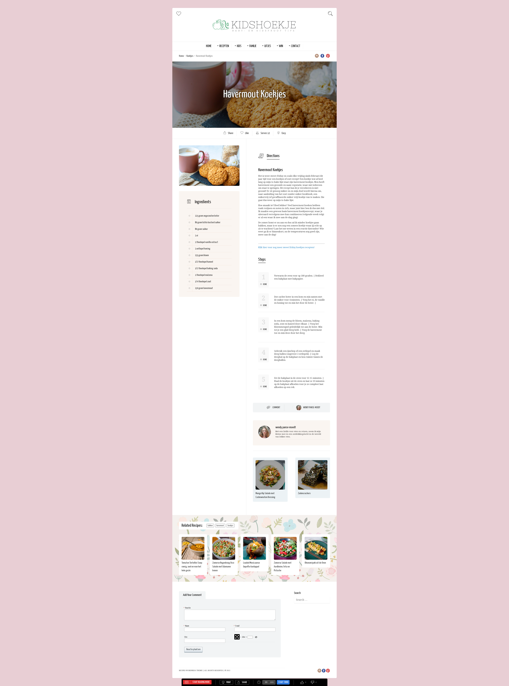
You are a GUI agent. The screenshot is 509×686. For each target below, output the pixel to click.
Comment (276, 407)
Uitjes (267, 46)
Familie (252, 46)
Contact (295, 46)
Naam (186, 626)
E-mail (236, 626)
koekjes (230, 526)
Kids (239, 46)
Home (208, 46)
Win (281, 46)
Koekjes (190, 56)
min (272, 682)
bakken (210, 526)
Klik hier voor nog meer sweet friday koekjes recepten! (286, 247)
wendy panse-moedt (311, 407)
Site (185, 637)
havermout (220, 526)
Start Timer (283, 682)
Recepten (224, 46)
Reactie (187, 608)
